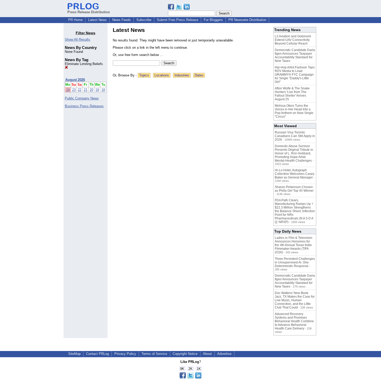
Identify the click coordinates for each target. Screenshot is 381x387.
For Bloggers (213, 20)
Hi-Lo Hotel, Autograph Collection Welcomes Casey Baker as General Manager (294, 173)
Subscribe (143, 20)
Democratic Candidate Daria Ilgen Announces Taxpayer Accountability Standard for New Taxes (295, 55)
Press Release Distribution (88, 12)
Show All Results (77, 39)
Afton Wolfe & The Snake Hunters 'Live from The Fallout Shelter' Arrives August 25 (292, 94)
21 (85, 90)
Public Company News (82, 98)
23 (74, 90)
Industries (181, 75)
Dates (199, 75)
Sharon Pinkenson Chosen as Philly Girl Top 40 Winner (294, 188)
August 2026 (75, 80)
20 (91, 90)
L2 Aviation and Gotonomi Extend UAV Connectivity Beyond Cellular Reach (293, 39)
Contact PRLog (97, 354)
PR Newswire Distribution (247, 20)
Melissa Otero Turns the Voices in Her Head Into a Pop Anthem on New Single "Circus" (294, 111)
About (207, 354)
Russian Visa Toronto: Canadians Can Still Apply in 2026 (295, 136)
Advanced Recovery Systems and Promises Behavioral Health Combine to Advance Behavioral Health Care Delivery (294, 321)
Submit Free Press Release (177, 20)
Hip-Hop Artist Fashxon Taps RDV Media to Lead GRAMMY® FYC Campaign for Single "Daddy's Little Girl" (295, 75)
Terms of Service (154, 354)
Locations (161, 75)
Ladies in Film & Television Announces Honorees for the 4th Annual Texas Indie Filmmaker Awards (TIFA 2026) (293, 245)
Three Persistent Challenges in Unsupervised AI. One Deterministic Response (295, 262)
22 (79, 90)
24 (68, 90)
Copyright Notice (185, 354)
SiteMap (74, 354)
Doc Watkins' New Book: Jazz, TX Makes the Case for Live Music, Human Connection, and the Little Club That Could (295, 300)
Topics (144, 75)
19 (97, 90)
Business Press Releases (84, 106)
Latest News (97, 20)
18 (103, 90)
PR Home (75, 20)
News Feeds (121, 20)
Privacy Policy (125, 354)
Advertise (224, 354)
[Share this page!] (179, 8)
